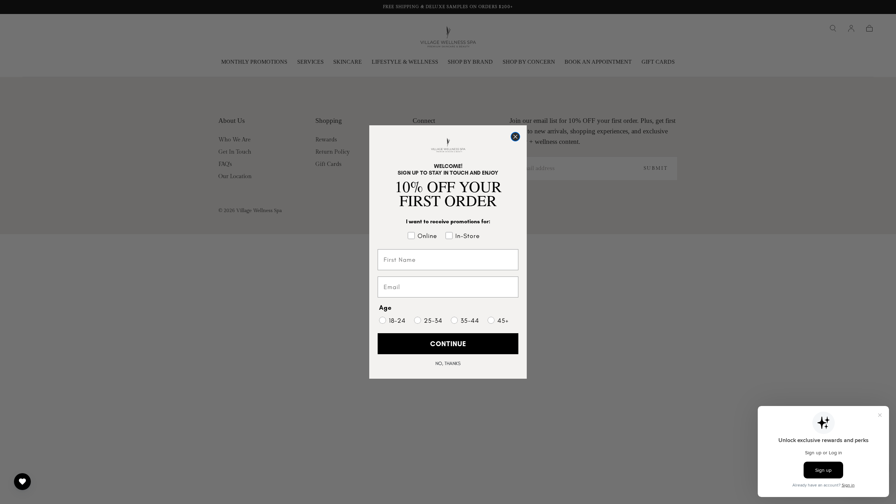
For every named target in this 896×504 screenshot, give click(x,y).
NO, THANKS (448, 363)
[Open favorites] (22, 481)
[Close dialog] (515, 136)
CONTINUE (448, 344)
